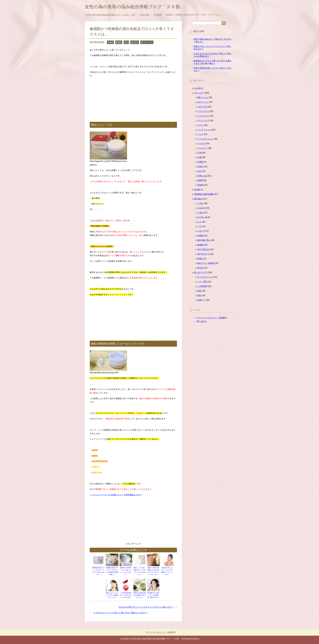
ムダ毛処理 (202, 286)
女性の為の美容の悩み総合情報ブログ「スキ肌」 (135, 6)
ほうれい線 (202, 217)
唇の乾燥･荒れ (203, 240)
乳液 (199, 157)
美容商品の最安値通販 (204, 194)
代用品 (200, 162)
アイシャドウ (203, 111)
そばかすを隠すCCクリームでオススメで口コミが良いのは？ (146, 607)
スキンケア (199, 93)
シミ (199, 222)
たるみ (200, 213)
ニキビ (200, 231)
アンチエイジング (205, 277)
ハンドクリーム (204, 130)
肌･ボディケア (147, 42)
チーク (200, 125)
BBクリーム (202, 97)
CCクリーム (202, 102)
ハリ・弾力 (202, 282)
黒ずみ (200, 268)
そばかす (201, 208)
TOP (111, 15)
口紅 (199, 171)
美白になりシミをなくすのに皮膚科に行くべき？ (112, 595)
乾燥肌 (110, 42)
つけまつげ (202, 107)
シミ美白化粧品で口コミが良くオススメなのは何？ (126, 595)
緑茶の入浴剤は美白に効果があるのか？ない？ (140, 595)
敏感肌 (118, 42)
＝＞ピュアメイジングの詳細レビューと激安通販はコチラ (116, 495)
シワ (199, 226)
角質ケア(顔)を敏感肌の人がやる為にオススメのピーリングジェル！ (153, 571)
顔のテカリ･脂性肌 (205, 263)
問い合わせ (202, 321)
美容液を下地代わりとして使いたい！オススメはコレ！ (126, 571)
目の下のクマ (203, 254)
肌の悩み (134, 42)
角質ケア (201, 300)
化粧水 (200, 166)
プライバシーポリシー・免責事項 (212, 318)
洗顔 (199, 291)
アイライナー (203, 116)
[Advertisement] (133, 97)
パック (200, 134)
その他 (197, 88)
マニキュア (202, 148)
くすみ (200, 203)
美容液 (200, 185)
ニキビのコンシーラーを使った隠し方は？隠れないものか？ (120, 613)
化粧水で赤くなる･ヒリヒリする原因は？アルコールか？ (167, 571)
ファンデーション (205, 139)
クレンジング (203, 120)
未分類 (197, 189)
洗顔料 (200, 180)
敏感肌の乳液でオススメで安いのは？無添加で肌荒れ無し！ (112, 571)
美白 (126, 42)
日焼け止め (202, 176)
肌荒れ (200, 259)
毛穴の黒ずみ (203, 249)
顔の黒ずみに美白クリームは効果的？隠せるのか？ (153, 595)
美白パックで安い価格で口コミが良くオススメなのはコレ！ (140, 571)
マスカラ (201, 143)
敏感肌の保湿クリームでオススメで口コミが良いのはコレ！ (98, 571)
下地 (199, 153)
